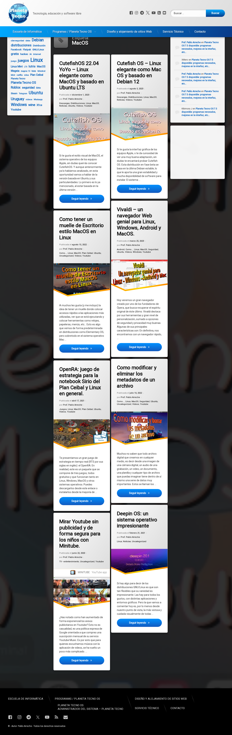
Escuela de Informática (27, 31)
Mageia (15, 70)
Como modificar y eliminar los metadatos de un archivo (136, 377)
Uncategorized (66, 256)
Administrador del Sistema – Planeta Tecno (90, 709)
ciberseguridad (17, 40)
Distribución (39, 45)
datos (28, 40)
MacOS (95, 103)
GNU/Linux (38, 49)
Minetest (41, 71)
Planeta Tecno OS (23, 82)
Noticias (63, 106)
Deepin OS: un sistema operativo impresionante (137, 520)
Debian (38, 40)
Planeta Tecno (18, 78)
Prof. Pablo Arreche (72, 99)
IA (31, 54)
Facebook (16, 49)
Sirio (38, 87)
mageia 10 (25, 71)
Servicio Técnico (173, 31)
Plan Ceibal (87, 253)
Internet (37, 54)
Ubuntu (71, 106)
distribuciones (21, 45)
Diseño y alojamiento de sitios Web (129, 31)
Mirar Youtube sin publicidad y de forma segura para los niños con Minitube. (79, 534)
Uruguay (17, 99)
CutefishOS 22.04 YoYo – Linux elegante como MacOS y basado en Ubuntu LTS (81, 75)
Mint (13, 75)
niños (26, 75)
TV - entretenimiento (69, 561)
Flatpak (27, 49)
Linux (88, 103)
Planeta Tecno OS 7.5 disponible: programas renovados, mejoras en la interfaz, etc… (199, 63)
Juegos (63, 409)
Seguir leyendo (87, 198)
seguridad (28, 87)
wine (31, 105)
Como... (129, 249)
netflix (20, 75)
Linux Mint (17, 66)
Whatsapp (38, 99)
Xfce (39, 105)
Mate (34, 71)
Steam (14, 93)
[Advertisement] (201, 151)
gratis (15, 54)
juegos (23, 60)
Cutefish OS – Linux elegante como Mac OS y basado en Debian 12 (139, 72)
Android (121, 249)
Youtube (88, 106)
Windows (137, 252)
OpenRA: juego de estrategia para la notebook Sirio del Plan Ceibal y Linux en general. (80, 381)
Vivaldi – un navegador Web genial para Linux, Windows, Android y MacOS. (139, 221)
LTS (25, 67)
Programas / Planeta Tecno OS (72, 31)
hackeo (24, 54)
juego (13, 61)
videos (29, 99)
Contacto (200, 31)
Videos (79, 106)
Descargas (64, 103)
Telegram (23, 93)
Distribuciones (78, 103)
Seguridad (153, 249)
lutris (32, 66)
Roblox (15, 87)
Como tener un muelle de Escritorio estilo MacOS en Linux (81, 228)
